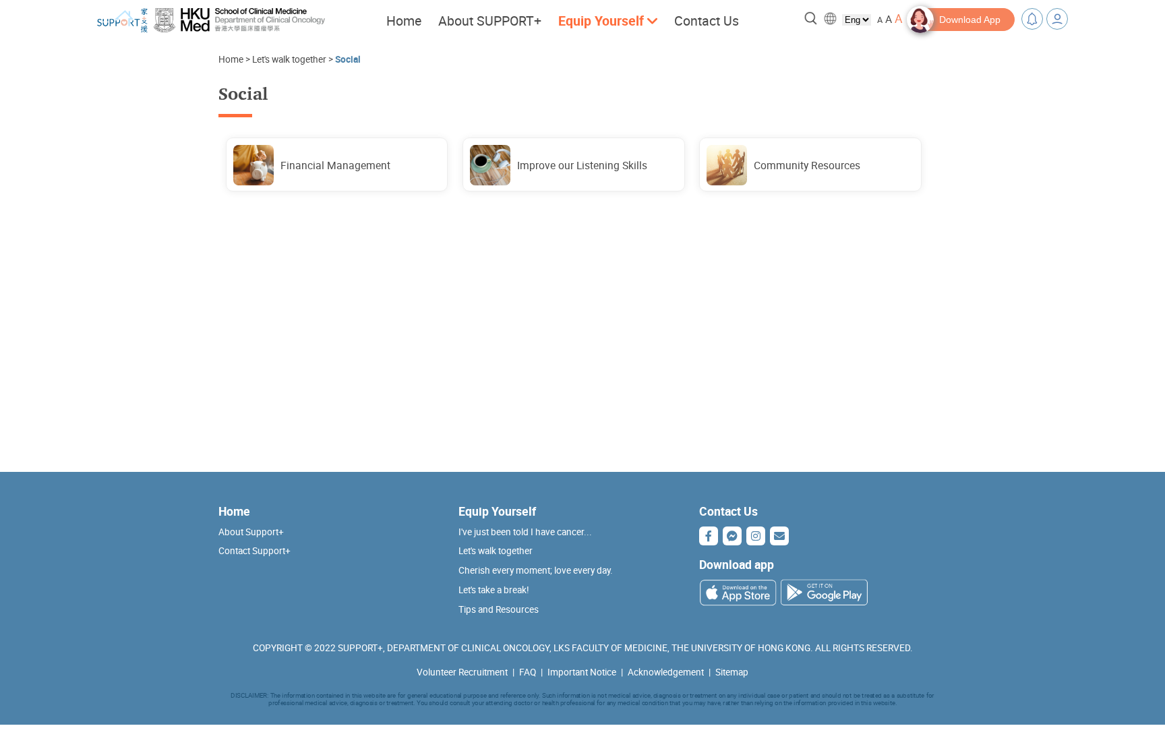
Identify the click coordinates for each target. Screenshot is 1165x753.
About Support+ (251, 532)
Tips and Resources (498, 609)
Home (403, 20)
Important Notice (581, 672)
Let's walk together (289, 59)
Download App (969, 19)
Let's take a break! (493, 590)
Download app (736, 564)
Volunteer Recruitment (462, 672)
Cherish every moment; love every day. (535, 570)
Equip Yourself (497, 511)
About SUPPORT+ (489, 20)
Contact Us (706, 20)
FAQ (527, 672)
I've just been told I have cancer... (525, 532)
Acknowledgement (666, 672)
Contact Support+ (254, 551)
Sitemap (731, 672)
